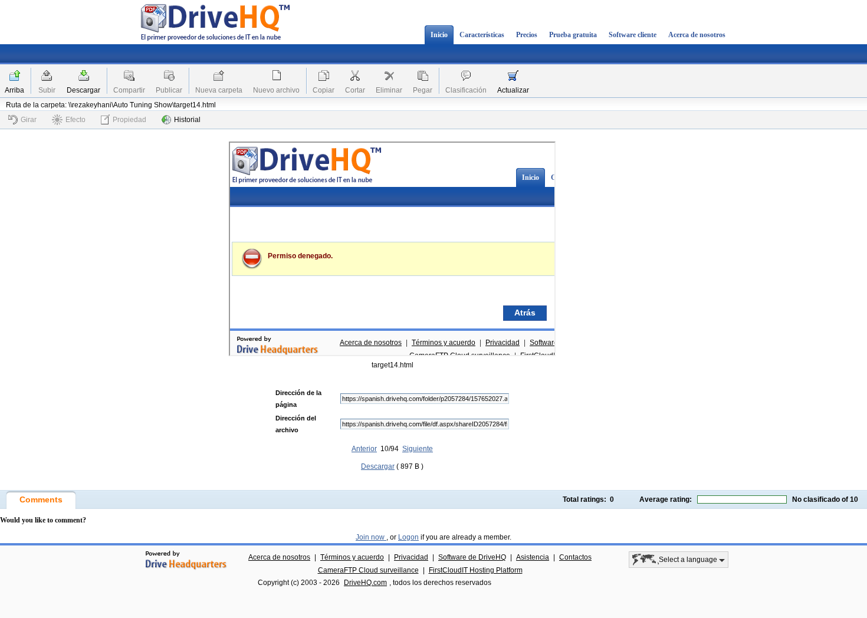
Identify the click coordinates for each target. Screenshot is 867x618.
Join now (371, 537)
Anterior (364, 449)
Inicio (439, 35)
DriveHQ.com (365, 582)
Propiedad (129, 120)
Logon (408, 537)
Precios (526, 35)
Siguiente (417, 449)
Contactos (575, 557)
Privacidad (411, 557)
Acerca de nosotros (696, 35)
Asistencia (532, 557)
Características (481, 35)
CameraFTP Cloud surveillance (368, 570)
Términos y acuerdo (352, 557)
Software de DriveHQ (472, 557)
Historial (187, 120)
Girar (29, 120)
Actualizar (513, 90)
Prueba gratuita (573, 35)
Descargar (83, 90)
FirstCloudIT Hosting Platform (476, 570)
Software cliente (632, 35)
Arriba (14, 90)
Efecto (75, 120)
